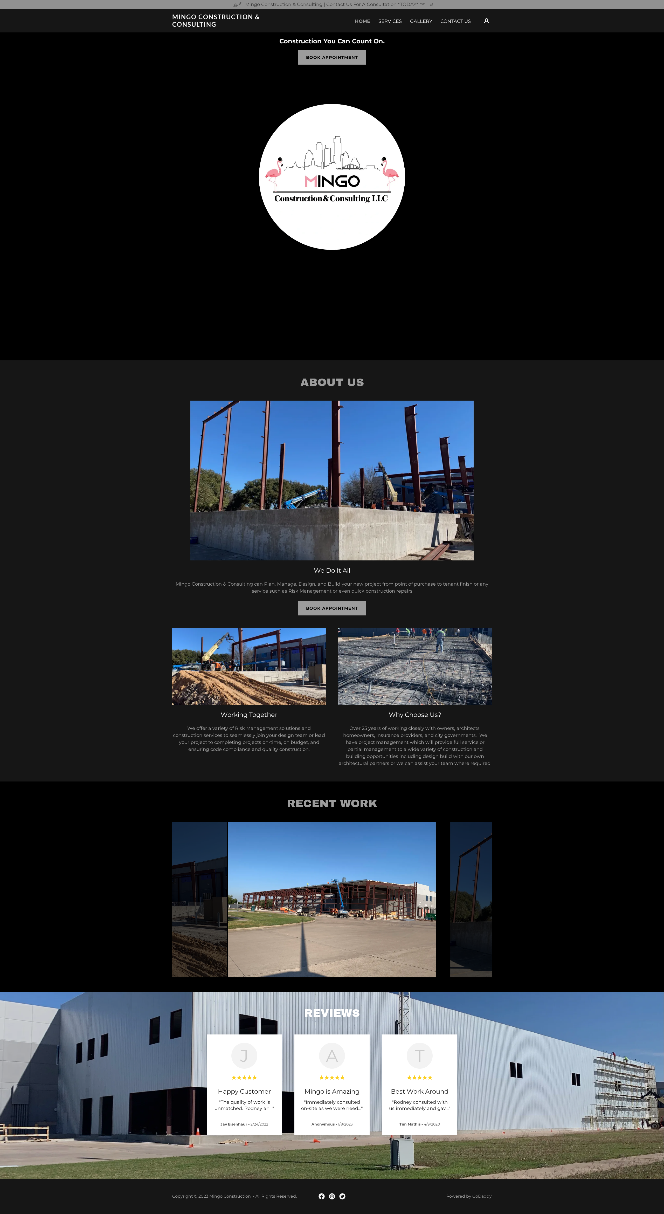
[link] (228, 25)
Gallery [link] (421, 21)
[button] (486, 21)
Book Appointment (332, 57)
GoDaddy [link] (482, 1196)
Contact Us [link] (455, 21)
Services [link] (390, 21)
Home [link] (362, 21)
